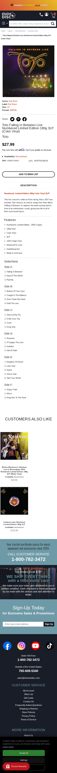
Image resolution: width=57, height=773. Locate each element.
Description (28, 185)
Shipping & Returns (28, 709)
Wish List (28, 694)
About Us (28, 735)
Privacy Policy (28, 716)
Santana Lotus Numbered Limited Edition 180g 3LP (14, 523)
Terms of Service (28, 719)
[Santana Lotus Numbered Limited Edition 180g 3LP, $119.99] (14, 501)
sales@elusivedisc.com (28, 678)
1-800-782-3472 (28, 559)
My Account (28, 691)
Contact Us (28, 701)
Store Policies (28, 712)
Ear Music (12, 104)
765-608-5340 (28, 671)
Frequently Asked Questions (28, 705)
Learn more (8, 746)
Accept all (23, 753)
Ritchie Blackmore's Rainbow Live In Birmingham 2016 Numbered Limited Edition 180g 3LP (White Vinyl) (14, 470)
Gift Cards (28, 698)
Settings (23, 760)
